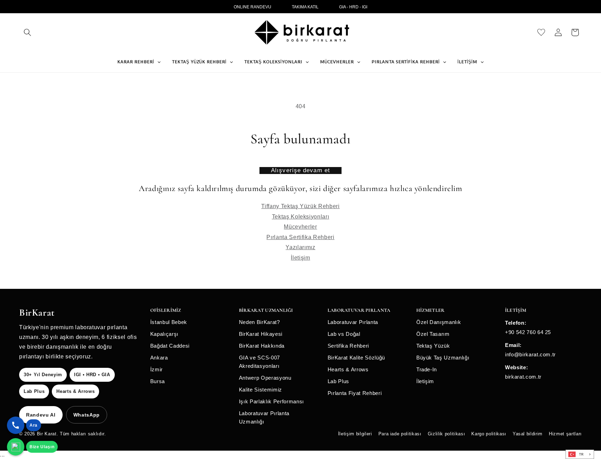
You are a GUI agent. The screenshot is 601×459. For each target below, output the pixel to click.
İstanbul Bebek (168, 322)
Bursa (157, 381)
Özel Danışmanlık (438, 322)
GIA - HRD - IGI (353, 7)
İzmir (156, 369)
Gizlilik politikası (446, 433)
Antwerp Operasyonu (265, 378)
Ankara (159, 358)
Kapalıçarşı (164, 334)
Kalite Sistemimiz (260, 390)
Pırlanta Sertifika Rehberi (300, 237)
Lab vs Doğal (344, 334)
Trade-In (426, 369)
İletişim (300, 258)
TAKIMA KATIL (305, 7)
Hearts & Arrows (348, 369)
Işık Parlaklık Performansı (271, 401)
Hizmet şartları (565, 433)
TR (581, 454)
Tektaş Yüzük (433, 346)
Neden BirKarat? (259, 322)
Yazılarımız (300, 247)
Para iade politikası (400, 433)
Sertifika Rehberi (348, 346)
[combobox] (580, 454)
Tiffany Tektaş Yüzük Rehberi (300, 206)
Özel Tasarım (433, 334)
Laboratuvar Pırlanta (353, 322)
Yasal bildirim (528, 433)
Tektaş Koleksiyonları (300, 217)
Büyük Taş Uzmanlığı (443, 358)
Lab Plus (338, 381)
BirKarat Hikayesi (260, 334)
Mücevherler (300, 227)
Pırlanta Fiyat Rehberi (355, 393)
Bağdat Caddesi (170, 346)
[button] (27, 32)
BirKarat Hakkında (262, 346)
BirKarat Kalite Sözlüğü (356, 358)
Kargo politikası (488, 433)
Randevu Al (41, 415)
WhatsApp (86, 415)
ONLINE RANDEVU (252, 7)
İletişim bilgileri (355, 433)
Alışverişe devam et (300, 170)
